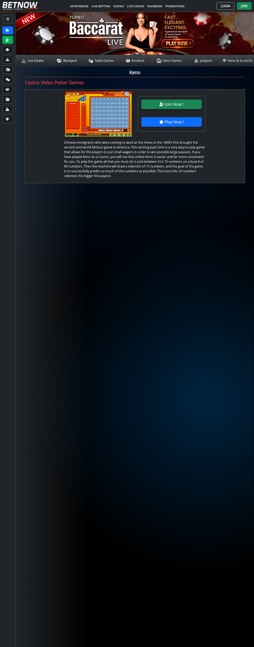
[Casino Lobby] (8, 50)
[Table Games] (8, 79)
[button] (225, 6)
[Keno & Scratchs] (8, 119)
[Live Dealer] (8, 60)
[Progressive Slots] (8, 99)
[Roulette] (8, 89)
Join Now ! (174, 104)
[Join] (7, 40)
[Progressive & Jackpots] (8, 109)
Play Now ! (174, 122)
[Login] (7, 30)
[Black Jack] (8, 70)
